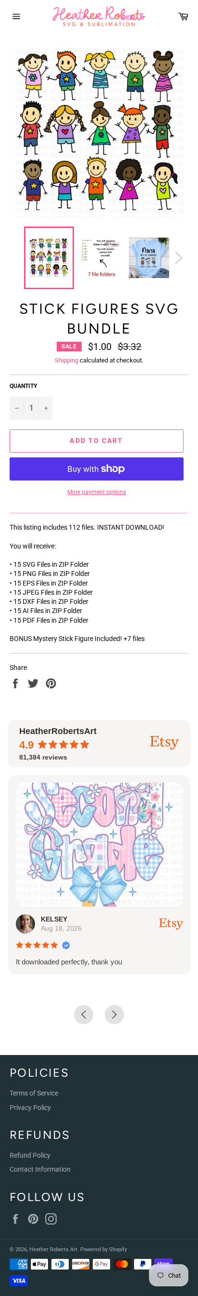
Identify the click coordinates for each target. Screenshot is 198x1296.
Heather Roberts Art (53, 1249)
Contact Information (40, 1169)
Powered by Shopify (103, 1249)
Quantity (23, 386)
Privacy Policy (30, 1107)
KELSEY (53, 919)
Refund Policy (30, 1155)
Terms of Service (34, 1093)
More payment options (96, 492)
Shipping (66, 360)
